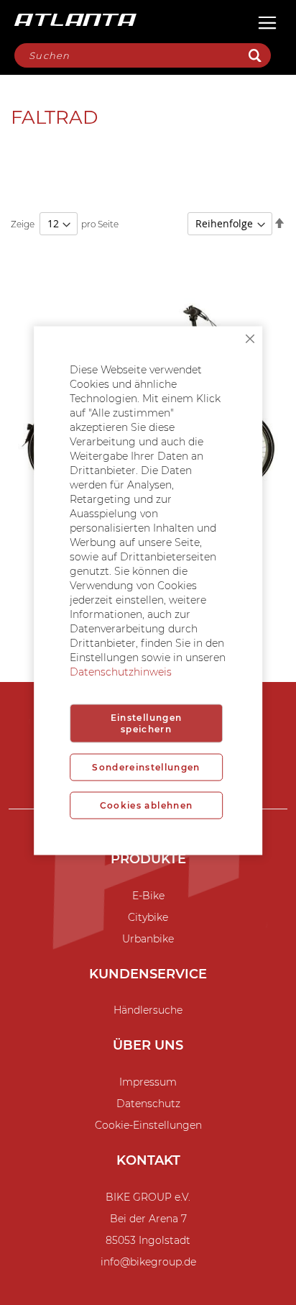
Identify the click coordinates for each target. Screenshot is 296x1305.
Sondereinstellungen (146, 767)
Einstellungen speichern (146, 723)
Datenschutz (148, 1103)
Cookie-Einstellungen (148, 1125)
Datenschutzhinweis (121, 671)
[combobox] (142, 55)
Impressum (148, 1082)
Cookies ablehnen (146, 805)
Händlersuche (148, 1010)
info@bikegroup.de (148, 1261)
